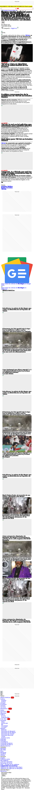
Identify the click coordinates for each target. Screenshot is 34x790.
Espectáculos (5, 717)
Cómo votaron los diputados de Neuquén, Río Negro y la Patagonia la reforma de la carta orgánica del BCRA (16, 537)
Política (2, 699)
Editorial (3, 730)
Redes (2, 710)
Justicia (3, 701)
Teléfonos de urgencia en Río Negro (11, 767)
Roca (1, 751)
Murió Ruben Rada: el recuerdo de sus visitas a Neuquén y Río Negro (16, 495)
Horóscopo (4, 723)
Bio (2, 724)
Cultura (2, 714)
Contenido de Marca (6, 744)
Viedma (2, 755)
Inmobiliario (4, 742)
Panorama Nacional (7, 735)
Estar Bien (5, 719)
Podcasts (3, 740)
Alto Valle (3, 750)
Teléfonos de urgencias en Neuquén (11, 768)
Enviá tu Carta (5, 738)
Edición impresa (5, 746)
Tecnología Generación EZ (9, 10)
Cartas (3, 736)
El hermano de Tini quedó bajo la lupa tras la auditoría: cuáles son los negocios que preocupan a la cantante (16, 330)
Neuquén (3, 748)
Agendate (4, 712)
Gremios (3, 700)
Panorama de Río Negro (8, 732)
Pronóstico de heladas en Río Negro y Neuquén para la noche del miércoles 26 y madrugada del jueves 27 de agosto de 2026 (16, 516)
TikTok (27, 35)
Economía (3, 704)
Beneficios (3, 771)
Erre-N (3, 716)
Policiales (3, 739)
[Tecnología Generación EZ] (2, 10)
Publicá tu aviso (5, 759)
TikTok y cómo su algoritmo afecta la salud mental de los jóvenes (14, 65)
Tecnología (4, 726)
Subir (3, 775)
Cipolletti (3, 754)
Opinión (2, 728)
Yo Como (3, 727)
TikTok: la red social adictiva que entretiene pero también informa (16, 125)
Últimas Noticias (7, 697)
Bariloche (3, 752)
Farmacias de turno (6, 763)
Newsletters (5, 708)
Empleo (2, 758)
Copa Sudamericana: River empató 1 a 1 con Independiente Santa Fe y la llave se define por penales (16, 371)
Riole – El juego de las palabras (9, 764)
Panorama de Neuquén (8, 731)
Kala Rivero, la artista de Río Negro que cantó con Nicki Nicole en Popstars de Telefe (16, 309)
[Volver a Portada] (17, 8)
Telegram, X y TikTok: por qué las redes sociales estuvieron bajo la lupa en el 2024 (16, 173)
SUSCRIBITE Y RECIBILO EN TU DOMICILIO (16, 6)
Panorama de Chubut (7, 734)
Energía (2, 703)
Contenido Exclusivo (6, 743)
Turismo (2, 705)
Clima (3, 722)
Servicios (3, 707)
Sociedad (3, 720)
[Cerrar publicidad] (1, 692)
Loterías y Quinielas (6, 762)
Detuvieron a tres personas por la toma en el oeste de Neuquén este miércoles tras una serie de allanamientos (16, 350)
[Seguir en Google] (2, 34)
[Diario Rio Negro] (2, 777)
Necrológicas (4, 760)
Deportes (3, 713)
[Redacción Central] (3, 21)
